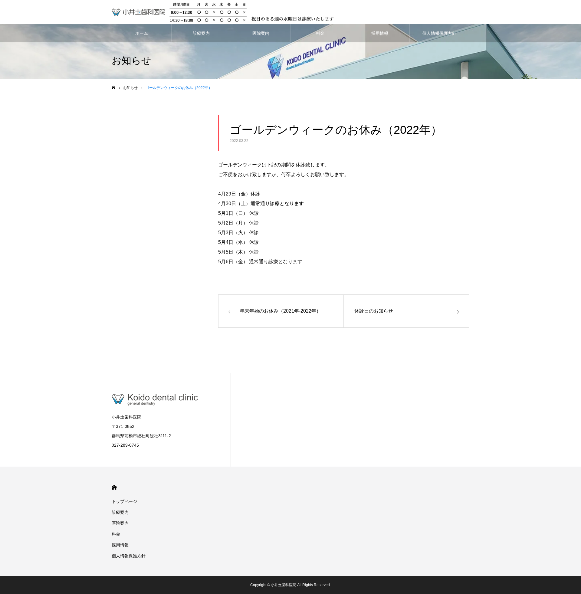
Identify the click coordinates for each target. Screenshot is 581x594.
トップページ (124, 501)
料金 (320, 33)
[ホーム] (113, 88)
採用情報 (379, 33)
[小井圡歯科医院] (223, 12)
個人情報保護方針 (439, 33)
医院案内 (260, 33)
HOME (114, 487)
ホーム (141, 33)
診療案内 (201, 33)
